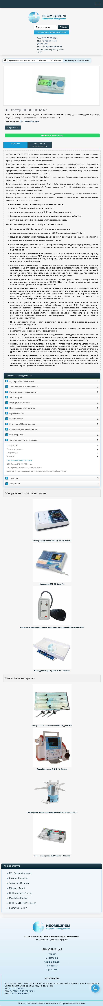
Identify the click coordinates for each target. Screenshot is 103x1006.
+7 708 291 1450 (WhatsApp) (47, 42)
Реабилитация (16, 418)
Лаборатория (15, 397)
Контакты (52, 965)
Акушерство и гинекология (21, 381)
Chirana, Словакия (18, 878)
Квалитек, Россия (18, 907)
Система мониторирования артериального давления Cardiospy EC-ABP (37, 471)
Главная (52, 953)
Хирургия (13, 478)
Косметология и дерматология (23, 392)
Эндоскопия (14, 483)
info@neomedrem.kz (52, 46)
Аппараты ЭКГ (13, 445)
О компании (52, 957)
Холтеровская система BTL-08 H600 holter (24, 467)
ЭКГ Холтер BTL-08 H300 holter (19, 460)
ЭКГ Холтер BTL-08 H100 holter (19, 464)
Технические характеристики (39, 145)
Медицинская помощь (19, 402)
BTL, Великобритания (29, 121)
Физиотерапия (16, 434)
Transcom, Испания (19, 883)
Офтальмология (16, 413)
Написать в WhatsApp (52, 135)
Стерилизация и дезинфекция (23, 429)
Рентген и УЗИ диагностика (22, 424)
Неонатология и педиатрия (22, 408)
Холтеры (42, 60)
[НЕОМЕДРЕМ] (51, 17)
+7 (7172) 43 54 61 (49, 38)
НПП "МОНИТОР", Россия (22, 902)
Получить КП (12, 127)
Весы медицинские (15, 449)
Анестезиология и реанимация (23, 386)
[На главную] (5, 60)
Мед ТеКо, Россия (18, 898)
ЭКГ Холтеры (55, 60)
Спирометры (12, 452)
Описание (15, 144)
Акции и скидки (52, 961)
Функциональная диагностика (22, 60)
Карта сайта (52, 969)
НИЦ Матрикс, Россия (20, 893)
